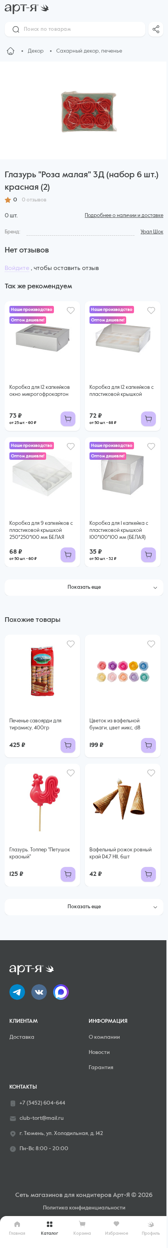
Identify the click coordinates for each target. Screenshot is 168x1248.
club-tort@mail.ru (42, 1118)
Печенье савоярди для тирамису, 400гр (35, 724)
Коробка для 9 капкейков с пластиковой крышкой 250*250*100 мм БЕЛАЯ (41, 530)
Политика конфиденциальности (84, 1208)
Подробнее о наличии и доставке (124, 215)
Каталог (49, 1233)
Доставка (21, 1037)
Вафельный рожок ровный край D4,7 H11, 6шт (120, 853)
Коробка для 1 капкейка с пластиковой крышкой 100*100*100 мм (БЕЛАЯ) (118, 530)
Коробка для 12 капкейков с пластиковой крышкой (121, 391)
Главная (17, 1233)
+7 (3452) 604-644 (42, 1103)
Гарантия (101, 1067)
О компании (104, 1037)
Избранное (116, 1233)
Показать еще (84, 587)
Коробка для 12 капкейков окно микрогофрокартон (39, 391)
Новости (99, 1052)
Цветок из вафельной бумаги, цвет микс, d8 (114, 724)
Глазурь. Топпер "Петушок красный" (39, 853)
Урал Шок (152, 232)
